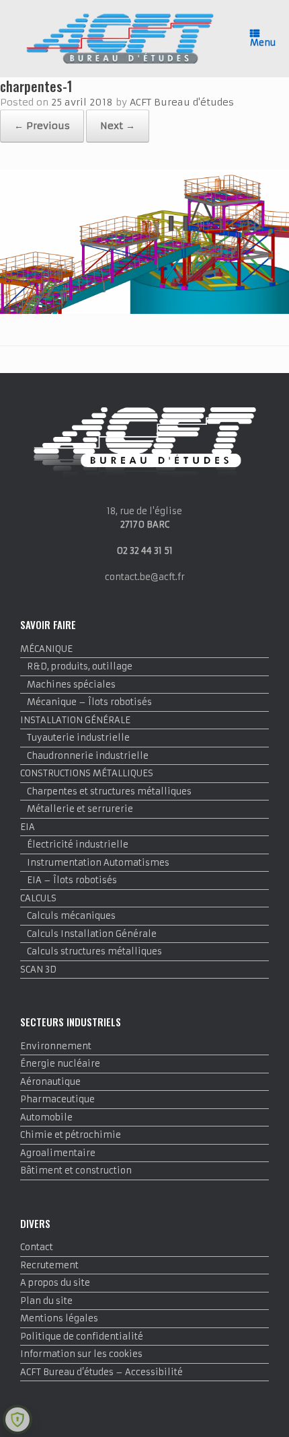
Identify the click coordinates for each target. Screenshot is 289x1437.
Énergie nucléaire (60, 1063)
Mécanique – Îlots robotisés (89, 702)
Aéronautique (50, 1081)
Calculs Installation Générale (92, 934)
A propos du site (55, 1282)
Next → (117, 126)
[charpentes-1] (144, 311)
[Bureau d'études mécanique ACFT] (119, 39)
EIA (27, 827)
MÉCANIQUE (46, 649)
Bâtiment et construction (76, 1170)
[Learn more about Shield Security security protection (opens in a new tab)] (17, 1419)
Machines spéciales (71, 684)
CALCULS (38, 898)
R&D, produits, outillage (79, 666)
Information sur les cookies (81, 1354)
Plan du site (46, 1301)
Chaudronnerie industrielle (88, 756)
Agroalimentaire (57, 1153)
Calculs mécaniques (71, 915)
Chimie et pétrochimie (70, 1135)
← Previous (42, 126)
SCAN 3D (38, 969)
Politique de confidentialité (81, 1336)
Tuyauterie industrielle (78, 737)
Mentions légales (59, 1318)
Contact (36, 1247)
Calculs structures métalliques (94, 951)
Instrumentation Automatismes (98, 862)
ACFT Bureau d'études (182, 102)
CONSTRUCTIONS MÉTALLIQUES (86, 773)
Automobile (46, 1117)
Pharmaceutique (57, 1099)
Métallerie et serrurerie (80, 809)
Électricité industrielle (77, 844)
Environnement (55, 1046)
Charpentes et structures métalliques (109, 791)
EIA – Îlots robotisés (72, 880)
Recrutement (49, 1265)
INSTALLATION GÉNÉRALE (75, 720)
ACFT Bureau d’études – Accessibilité (101, 1372)
